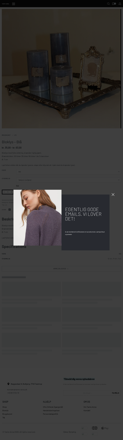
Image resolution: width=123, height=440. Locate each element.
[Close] (113, 194)
